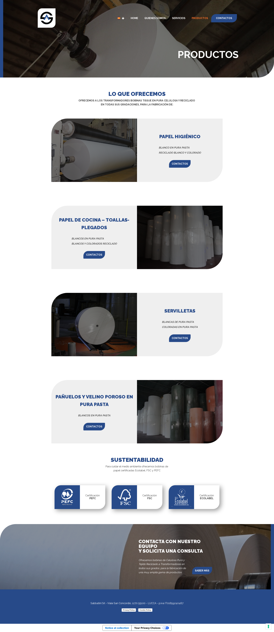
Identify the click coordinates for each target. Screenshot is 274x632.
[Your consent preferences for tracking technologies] (268, 626)
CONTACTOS (180, 163)
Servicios (178, 18)
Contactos (224, 18)
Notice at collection (117, 627)
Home (134, 18)
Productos (200, 18)
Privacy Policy (129, 610)
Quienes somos (155, 18)
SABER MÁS (202, 570)
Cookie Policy (145, 610)
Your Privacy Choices (147, 627)
